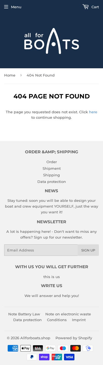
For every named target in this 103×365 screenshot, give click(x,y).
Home (9, 75)
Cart (94, 7)
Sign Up (88, 250)
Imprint (79, 320)
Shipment (52, 168)
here (93, 112)
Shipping (51, 175)
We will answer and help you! (51, 295)
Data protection (51, 181)
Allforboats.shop (35, 338)
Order (51, 162)
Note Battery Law (24, 314)
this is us (51, 277)
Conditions (57, 320)
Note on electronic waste (68, 314)
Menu (16, 7)
